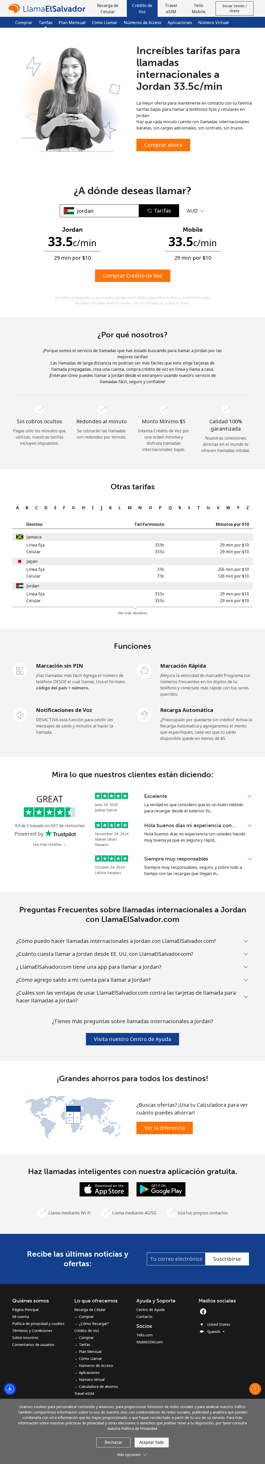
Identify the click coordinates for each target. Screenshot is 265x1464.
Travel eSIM (84, 1393)
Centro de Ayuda (150, 1309)
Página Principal (25, 1309)
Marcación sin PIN (59, 665)
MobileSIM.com (149, 1341)
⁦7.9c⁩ (160, 576)
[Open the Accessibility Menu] (10, 1389)
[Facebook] (204, 1311)
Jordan (32, 586)
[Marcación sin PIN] (20, 670)
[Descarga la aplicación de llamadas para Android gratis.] (161, 1189)
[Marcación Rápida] (144, 670)
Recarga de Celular (90, 1309)
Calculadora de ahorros (98, 1386)
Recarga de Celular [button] (107, 8)
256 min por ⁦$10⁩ (233, 569)
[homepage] (48, 8)
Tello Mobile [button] (198, 8)
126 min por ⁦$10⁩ (233, 576)
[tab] (16, 508)
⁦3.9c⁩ (160, 569)
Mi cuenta (20, 1316)
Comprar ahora (163, 144)
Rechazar (113, 1442)
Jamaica (33, 537)
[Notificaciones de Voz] (20, 714)
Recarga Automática (186, 709)
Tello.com (144, 1334)
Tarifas (84, 1344)
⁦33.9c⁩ (159, 545)
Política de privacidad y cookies (38, 1323)
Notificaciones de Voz (64, 709)
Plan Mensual (72, 22)
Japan (32, 561)
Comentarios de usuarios (33, 1344)
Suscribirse (227, 1258)
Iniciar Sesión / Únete (234, 8)
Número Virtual (213, 22)
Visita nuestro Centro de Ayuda (132, 1039)
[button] (142, 8)
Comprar (23, 22)
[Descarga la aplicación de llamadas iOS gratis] (104, 1189)
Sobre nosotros (25, 1337)
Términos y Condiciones (32, 1330)
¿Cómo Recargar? (94, 1323)
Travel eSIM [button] (171, 8)
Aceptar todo (151, 1442)
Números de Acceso (142, 22)
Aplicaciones (180, 22)
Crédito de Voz (86, 1330)
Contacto (144, 1316)
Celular (33, 552)
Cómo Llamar (104, 22)
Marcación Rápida (183, 665)
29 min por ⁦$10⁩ (234, 545)
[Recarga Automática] (144, 714)
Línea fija (35, 545)
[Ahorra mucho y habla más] (72, 1117)
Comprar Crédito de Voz (132, 275)
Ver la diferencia (164, 1127)
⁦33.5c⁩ (159, 552)
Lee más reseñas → (49, 844)
